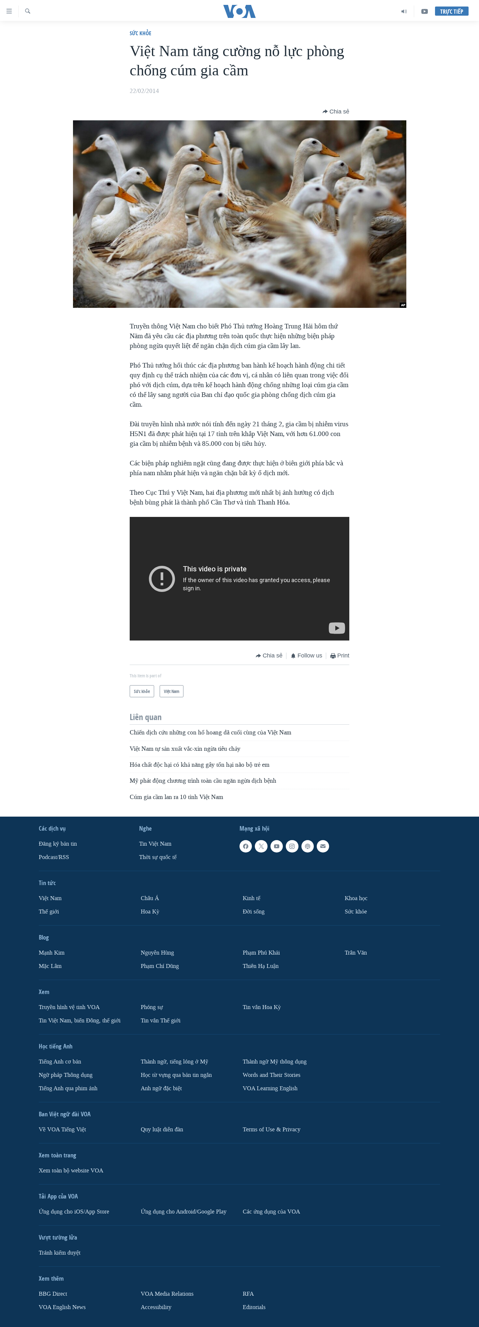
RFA (248, 1294)
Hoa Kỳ (150, 911)
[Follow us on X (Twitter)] (261, 846)
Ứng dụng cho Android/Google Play (183, 1211)
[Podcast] (307, 846)
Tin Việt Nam (155, 844)
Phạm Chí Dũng (160, 966)
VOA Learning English (270, 1088)
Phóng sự (152, 1007)
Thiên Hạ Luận (261, 966)
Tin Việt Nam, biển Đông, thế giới (80, 1020)
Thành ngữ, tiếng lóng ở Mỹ (174, 1061)
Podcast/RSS (54, 857)
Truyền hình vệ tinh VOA (69, 1007)
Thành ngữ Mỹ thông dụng (275, 1061)
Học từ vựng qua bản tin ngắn (176, 1075)
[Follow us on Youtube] (276, 846)
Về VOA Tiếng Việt (62, 1129)
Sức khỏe (140, 33)
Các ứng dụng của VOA (271, 1211)
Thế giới (49, 911)
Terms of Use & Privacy (271, 1129)
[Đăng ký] (323, 846)
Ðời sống (254, 911)
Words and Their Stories (271, 1075)
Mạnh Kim (52, 953)
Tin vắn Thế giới (161, 1020)
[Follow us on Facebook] (246, 846)
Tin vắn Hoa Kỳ (262, 1007)
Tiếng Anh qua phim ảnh (68, 1088)
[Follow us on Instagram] (292, 846)
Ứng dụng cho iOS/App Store (74, 1211)
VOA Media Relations (167, 1294)
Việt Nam (50, 898)
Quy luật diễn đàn (162, 1129)
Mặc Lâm (50, 966)
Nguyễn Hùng (157, 953)
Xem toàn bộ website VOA (71, 1170)
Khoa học (356, 898)
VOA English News (62, 1307)
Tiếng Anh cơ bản (60, 1061)
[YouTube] (424, 11)
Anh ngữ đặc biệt (161, 1088)
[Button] (336, 111)
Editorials (254, 1307)
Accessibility (156, 1307)
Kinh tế (251, 898)
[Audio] (404, 11)
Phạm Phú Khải (261, 953)
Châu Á (150, 898)
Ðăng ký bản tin (58, 844)
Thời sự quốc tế (158, 857)
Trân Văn (356, 953)
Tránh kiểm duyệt (59, 1253)
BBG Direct (53, 1294)
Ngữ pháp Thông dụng (66, 1075)
